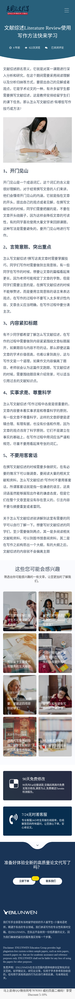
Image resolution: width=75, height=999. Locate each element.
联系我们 (51, 881)
